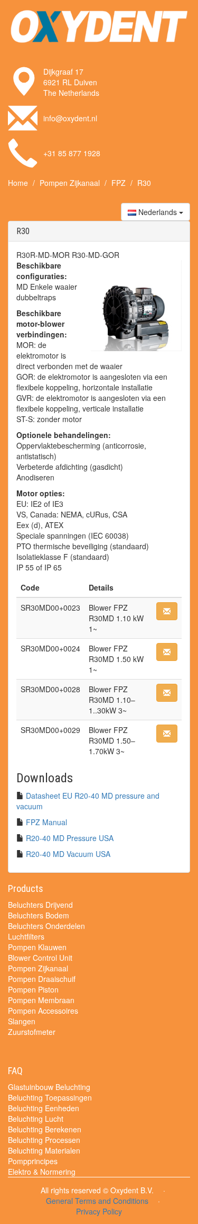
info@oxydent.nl (70, 118)
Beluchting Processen (44, 1139)
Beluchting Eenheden (43, 1108)
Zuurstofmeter (31, 1031)
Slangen (21, 1021)
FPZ (118, 182)
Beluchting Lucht (35, 1118)
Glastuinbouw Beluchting (49, 1087)
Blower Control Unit (40, 957)
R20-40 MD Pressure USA (70, 838)
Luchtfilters (26, 936)
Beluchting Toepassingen (50, 1097)
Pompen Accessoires (43, 1010)
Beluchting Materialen (44, 1150)
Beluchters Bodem (38, 915)
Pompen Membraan (41, 1000)
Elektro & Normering (42, 1171)
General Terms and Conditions (97, 1200)
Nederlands (157, 212)
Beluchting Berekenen (44, 1129)
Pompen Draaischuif (42, 978)
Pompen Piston (33, 989)
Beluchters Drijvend (40, 904)
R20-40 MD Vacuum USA (68, 853)
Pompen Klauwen (37, 947)
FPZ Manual (46, 822)
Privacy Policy (99, 1211)
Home (18, 182)
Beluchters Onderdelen (46, 926)
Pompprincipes (33, 1161)
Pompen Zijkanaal (70, 182)
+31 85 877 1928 (71, 153)
